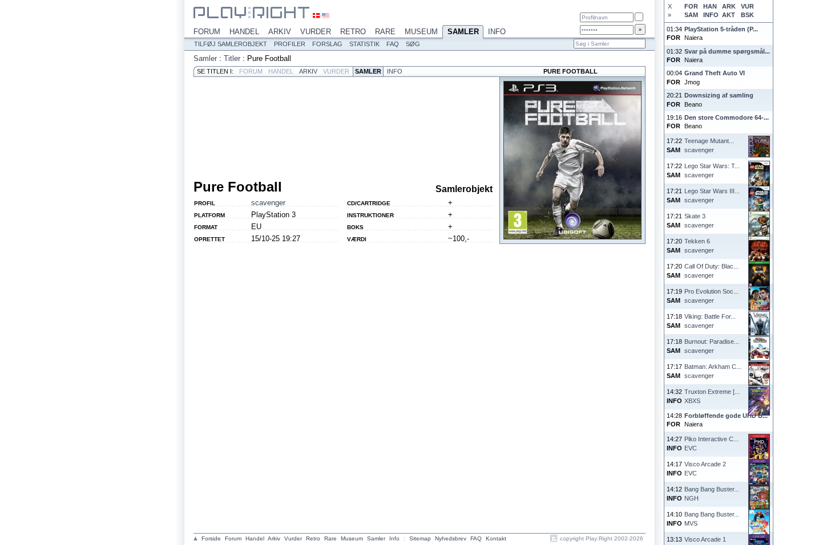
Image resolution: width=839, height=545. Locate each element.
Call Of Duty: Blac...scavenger (711, 270)
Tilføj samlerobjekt (230, 43)
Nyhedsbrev (450, 538)
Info (497, 31)
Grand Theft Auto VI (714, 73)
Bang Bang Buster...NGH (711, 493)
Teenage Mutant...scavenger (709, 145)
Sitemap (420, 538)
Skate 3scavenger (699, 220)
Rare (385, 31)
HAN (710, 6)
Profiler (289, 43)
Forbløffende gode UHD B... (726, 415)
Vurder (315, 31)
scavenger (268, 202)
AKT (728, 14)
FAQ (392, 43)
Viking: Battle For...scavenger (710, 320)
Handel (244, 31)
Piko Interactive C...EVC (711, 443)
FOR (691, 6)
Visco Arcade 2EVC (705, 468)
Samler (463, 31)
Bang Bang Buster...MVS (711, 518)
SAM (691, 14)
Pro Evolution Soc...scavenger (711, 295)
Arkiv (279, 31)
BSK (747, 14)
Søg (413, 43)
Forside (211, 538)
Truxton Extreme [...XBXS (712, 396)
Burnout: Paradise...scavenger (711, 345)
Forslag (327, 43)
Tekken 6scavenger (699, 245)
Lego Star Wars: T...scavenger (712, 170)
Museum (421, 31)
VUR (747, 6)
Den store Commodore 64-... (726, 117)
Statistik (364, 43)
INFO (710, 14)
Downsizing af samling (718, 95)
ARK (729, 6)
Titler (232, 58)
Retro (353, 31)
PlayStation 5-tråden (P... (721, 29)
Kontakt (496, 538)
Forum (206, 31)
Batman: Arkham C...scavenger (712, 371)
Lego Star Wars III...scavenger (712, 195)
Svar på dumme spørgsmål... (727, 51)
